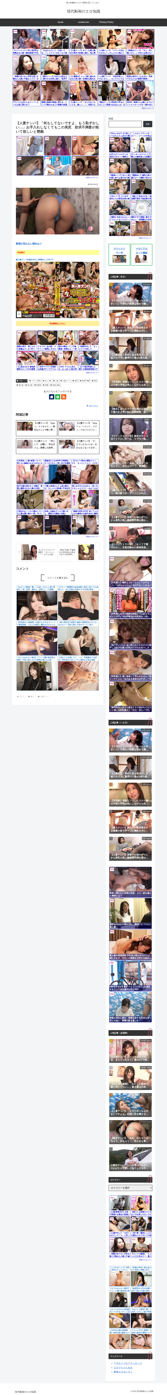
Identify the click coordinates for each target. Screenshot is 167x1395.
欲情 (76, 381)
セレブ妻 (48, 381)
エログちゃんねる (123, 1367)
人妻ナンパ (23, 381)
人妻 (56, 381)
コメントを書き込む (57, 577)
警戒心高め (56, 385)
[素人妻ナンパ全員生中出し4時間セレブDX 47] (57, 290)
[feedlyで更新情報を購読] (57, 396)
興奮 (46, 385)
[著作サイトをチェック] (51, 396)
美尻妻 (38, 385)
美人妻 (30, 385)
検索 (111, 118)
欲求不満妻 (86, 381)
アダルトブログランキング (128, 1363)
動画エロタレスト (148, 108)
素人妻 (21, 385)
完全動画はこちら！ (57, 323)
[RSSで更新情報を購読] (63, 396)
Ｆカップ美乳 (36, 381)
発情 (95, 381)
